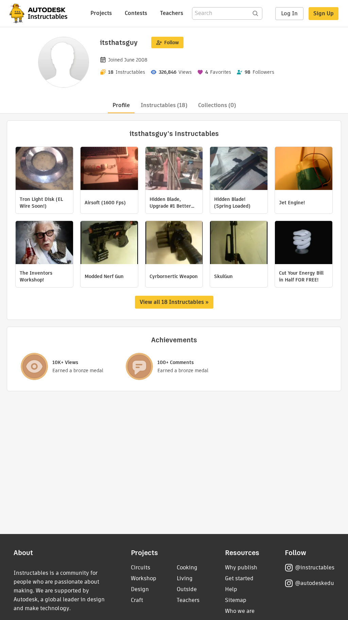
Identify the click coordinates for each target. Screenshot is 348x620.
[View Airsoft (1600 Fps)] (109, 169)
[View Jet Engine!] (303, 169)
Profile (121, 105)
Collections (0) (217, 105)
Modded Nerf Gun (104, 276)
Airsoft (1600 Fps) (105, 202)
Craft (137, 600)
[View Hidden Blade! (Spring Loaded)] (238, 169)
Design (140, 589)
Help (231, 589)
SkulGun (223, 276)
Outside (187, 589)
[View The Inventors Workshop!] (44, 243)
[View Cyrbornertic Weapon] (174, 243)
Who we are (240, 611)
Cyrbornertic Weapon (174, 276)
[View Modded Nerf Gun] (109, 243)
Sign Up (323, 13)
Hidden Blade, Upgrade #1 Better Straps (170, 202)
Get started (239, 578)
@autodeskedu (314, 583)
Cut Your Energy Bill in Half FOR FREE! (301, 276)
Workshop (143, 578)
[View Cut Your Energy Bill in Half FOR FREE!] (303, 243)
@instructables (314, 567)
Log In (289, 13)
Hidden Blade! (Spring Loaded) (232, 202)
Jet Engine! (292, 202)
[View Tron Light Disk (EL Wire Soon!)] (44, 169)
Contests (136, 13)
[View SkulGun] (238, 243)
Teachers (171, 13)
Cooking (187, 567)
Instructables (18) (164, 105)
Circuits (140, 567)
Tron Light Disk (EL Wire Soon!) (41, 202)
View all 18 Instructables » (174, 302)
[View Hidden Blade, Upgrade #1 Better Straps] (174, 169)
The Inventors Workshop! (36, 276)
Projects (101, 13)
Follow (171, 42)
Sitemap (235, 600)
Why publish (241, 567)
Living (185, 578)
